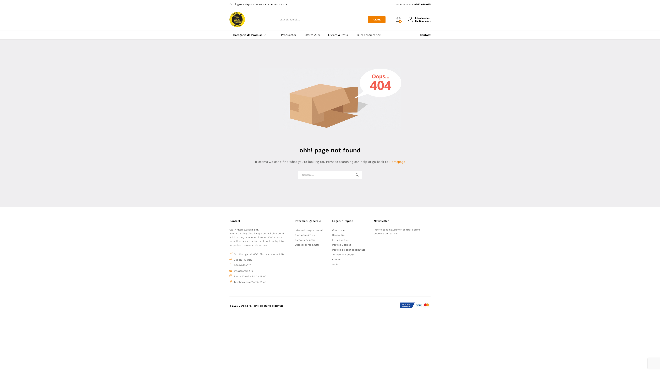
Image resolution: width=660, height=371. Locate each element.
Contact (337, 259)
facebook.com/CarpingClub (250, 282)
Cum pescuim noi (305, 235)
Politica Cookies (341, 244)
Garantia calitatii (305, 240)
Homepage (397, 162)
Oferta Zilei (312, 35)
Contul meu (339, 230)
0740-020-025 (242, 265)
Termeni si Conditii (343, 254)
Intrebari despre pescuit (309, 230)
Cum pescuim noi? (369, 35)
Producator (288, 35)
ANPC (335, 264)
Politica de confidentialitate (348, 249)
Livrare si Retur (341, 240)
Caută (377, 19)
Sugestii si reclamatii (307, 244)
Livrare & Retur (338, 35)
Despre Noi (338, 235)
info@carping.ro (243, 270)
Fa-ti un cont (423, 21)
